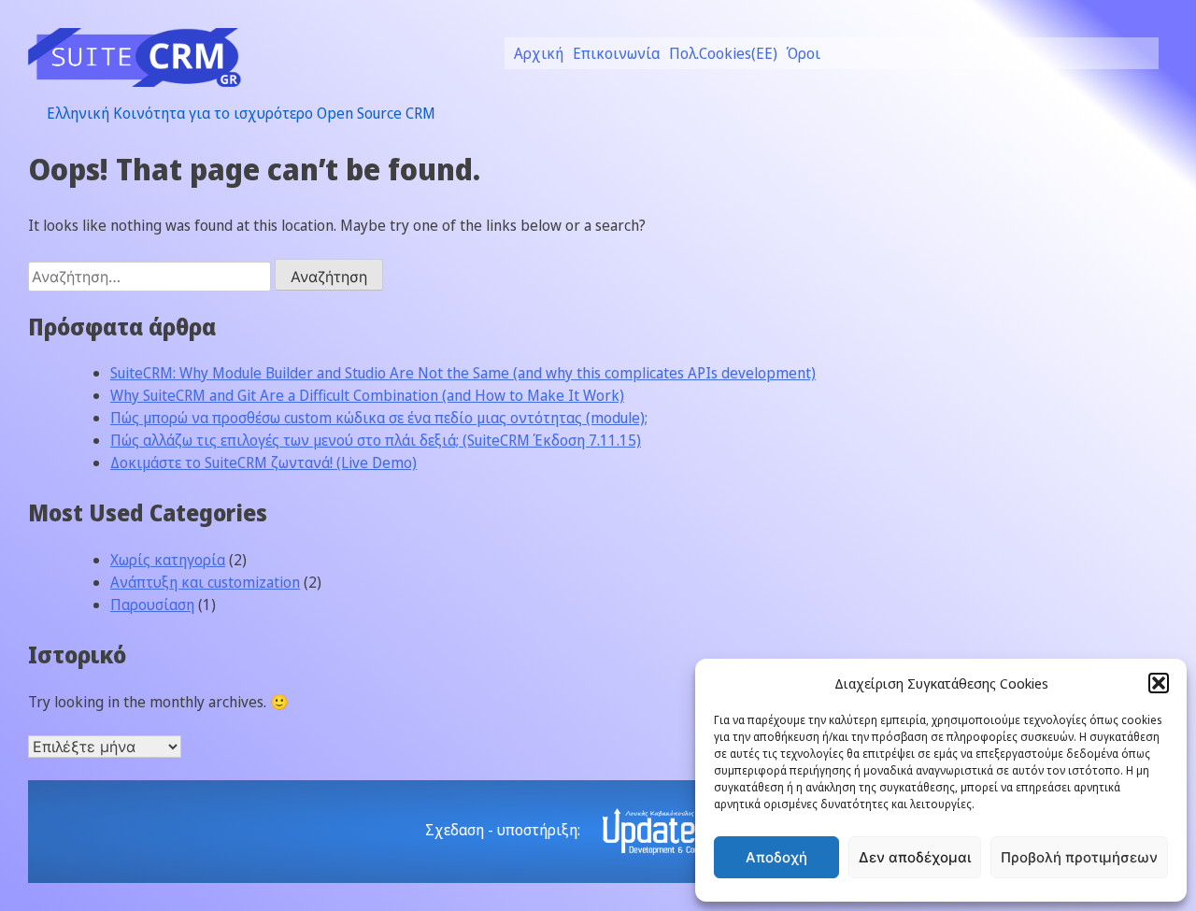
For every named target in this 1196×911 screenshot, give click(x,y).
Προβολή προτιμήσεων (1079, 857)
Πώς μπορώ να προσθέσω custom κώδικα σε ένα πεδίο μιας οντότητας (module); (379, 417)
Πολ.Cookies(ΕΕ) (723, 53)
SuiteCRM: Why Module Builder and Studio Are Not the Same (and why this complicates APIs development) (463, 373)
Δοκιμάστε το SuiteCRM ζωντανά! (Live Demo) (263, 462)
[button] (1158, 683)
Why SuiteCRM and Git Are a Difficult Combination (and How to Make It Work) (367, 395)
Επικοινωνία (616, 53)
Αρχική (538, 53)
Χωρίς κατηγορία (167, 559)
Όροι (803, 53)
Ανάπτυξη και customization (205, 582)
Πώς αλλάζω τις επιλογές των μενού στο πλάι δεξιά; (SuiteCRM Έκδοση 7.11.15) (375, 440)
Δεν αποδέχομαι (915, 857)
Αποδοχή (776, 857)
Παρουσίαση (152, 604)
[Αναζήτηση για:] (151, 276)
